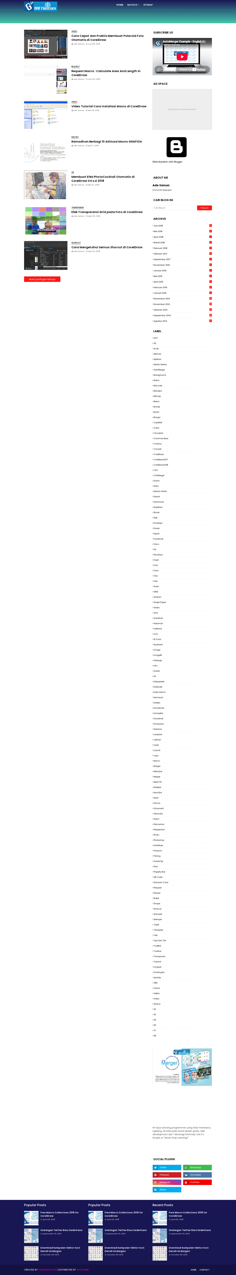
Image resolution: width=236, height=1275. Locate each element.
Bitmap (157, 396)
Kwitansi (158, 729)
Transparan (159, 956)
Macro (157, 760)
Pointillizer (158, 845)
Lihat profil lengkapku (162, 190)
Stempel (158, 919)
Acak (156, 348)
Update (157, 977)
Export (156, 533)
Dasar (157, 480)
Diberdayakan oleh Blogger (167, 161)
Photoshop (159, 840)
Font (156, 565)
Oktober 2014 (183, 309)
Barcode (158, 385)
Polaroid (158, 850)
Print (156, 866)
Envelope (158, 523)
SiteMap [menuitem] (148, 4)
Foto (156, 575)
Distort (157, 496)
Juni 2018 (182, 225)
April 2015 (182, 281)
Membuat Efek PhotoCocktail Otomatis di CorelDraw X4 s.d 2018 (103, 179)
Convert (157, 449)
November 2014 (183, 304)
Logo (156, 755)
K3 (155, 676)
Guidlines (158, 618)
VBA (155, 982)
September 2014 (183, 315)
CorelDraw (159, 454)
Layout (157, 750)
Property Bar (159, 871)
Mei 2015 (182, 276)
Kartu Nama (160, 692)
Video (156, 998)
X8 (155, 1035)
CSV (156, 470)
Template (158, 930)
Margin (157, 766)
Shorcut (157, 908)
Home (193, 1269)
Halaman (158, 623)
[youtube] (197, 1182)
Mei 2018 (182, 231)
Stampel (158, 914)
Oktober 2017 (182, 253)
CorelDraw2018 (161, 464)
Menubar (158, 771)
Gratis (157, 607)
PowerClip (158, 861)
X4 (155, 1014)
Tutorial (157, 961)
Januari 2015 (182, 293)
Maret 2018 (182, 242)
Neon (156, 797)
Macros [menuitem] (132, 4)
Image (157, 649)
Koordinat (158, 718)
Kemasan (158, 697)
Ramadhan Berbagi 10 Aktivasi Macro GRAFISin (106, 141)
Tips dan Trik (160, 940)
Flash (156, 560)
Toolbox (157, 951)
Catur (156, 427)
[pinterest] (167, 1175)
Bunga (157, 417)
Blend (156, 401)
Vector (157, 988)
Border (157, 406)
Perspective (159, 829)
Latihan (157, 739)
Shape (157, 903)
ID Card (157, 639)
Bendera (158, 390)
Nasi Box (158, 792)
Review (157, 893)
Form (156, 570)
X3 (155, 1009)
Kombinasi (159, 708)
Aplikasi (157, 359)
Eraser (157, 528)
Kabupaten (159, 681)
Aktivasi (157, 354)
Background (160, 375)
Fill (155, 549)
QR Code (158, 877)
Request (158, 887)
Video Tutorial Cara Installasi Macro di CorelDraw (109, 106)
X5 (155, 1019)
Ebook (156, 512)
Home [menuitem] (119, 4)
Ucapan (158, 967)
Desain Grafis (160, 491)
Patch (156, 819)
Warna (157, 1004)
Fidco (156, 544)
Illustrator (158, 644)
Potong (157, 856)
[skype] (167, 1190)
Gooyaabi (83, 1269)
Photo (156, 834)
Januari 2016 (182, 270)
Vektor (157, 993)
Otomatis (158, 813)
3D (155, 343)
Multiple (157, 787)
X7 (155, 1030)
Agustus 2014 (182, 321)
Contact (205, 1269)
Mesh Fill (158, 782)
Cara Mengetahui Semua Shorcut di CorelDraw (106, 247)
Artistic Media (160, 364)
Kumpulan (159, 723)
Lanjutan (158, 734)
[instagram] (167, 1182)
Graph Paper (160, 602)
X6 (155, 1025)
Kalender (158, 686)
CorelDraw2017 (161, 459)
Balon (156, 380)
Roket (156, 898)
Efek (155, 517)
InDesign (158, 660)
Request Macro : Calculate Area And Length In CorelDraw (106, 73)
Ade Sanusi (78, 44)
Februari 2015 (182, 287)
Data (156, 486)
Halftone (158, 628)
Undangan (159, 972)
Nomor (157, 803)
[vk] (197, 1175)
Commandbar (161, 438)
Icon (156, 634)
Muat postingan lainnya (42, 279)
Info (155, 665)
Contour (158, 443)
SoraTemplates (47, 1269)
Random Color (161, 882)
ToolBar (157, 945)
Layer (156, 745)
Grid (156, 612)
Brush (156, 412)
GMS (156, 591)
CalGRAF (158, 422)
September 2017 (182, 259)
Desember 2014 (183, 298)
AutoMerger (159, 369)
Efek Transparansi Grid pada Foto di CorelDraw (107, 212)
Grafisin (157, 597)
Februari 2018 (182, 248)
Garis (156, 586)
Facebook (158, 538)
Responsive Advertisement (182, 109)
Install (157, 671)
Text (155, 935)
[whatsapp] (197, 1167)
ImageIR (158, 655)
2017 (156, 338)
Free (155, 581)
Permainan (159, 824)
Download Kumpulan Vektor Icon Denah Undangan (60, 1249)
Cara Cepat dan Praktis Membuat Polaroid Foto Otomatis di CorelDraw (107, 38)
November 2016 (182, 264)
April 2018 (182, 236)
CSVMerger (159, 475)
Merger (157, 776)
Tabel (156, 924)
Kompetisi (158, 713)
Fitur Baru (158, 554)
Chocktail (158, 433)
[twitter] (167, 1167)
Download (159, 501)
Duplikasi (158, 507)
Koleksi (157, 702)
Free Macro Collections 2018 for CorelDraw (59, 1214)
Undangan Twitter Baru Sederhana (61, 1230)
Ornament (159, 808)
